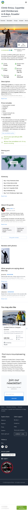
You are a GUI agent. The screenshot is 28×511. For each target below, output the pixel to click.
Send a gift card (5, 459)
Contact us (16, 448)
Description (9, 20)
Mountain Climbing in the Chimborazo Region (13, 396)
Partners (3, 449)
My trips (16, 445)
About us (3, 445)
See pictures (23, 44)
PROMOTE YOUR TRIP (8, 480)
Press (2, 452)
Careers (3, 456)
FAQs (15, 452)
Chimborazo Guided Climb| (8, 385)
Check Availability (21, 507)
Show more (4, 281)
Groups (16, 20)
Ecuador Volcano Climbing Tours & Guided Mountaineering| (12, 392)
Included (21, 20)
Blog (2, 468)
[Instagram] (6, 472)
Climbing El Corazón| (12, 388)
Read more (4, 98)
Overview (3, 20)
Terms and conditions (19, 455)
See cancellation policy (8, 133)
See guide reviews (14, 237)
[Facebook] (2, 472)
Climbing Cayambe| (16, 387)
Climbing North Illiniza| (8, 390)
